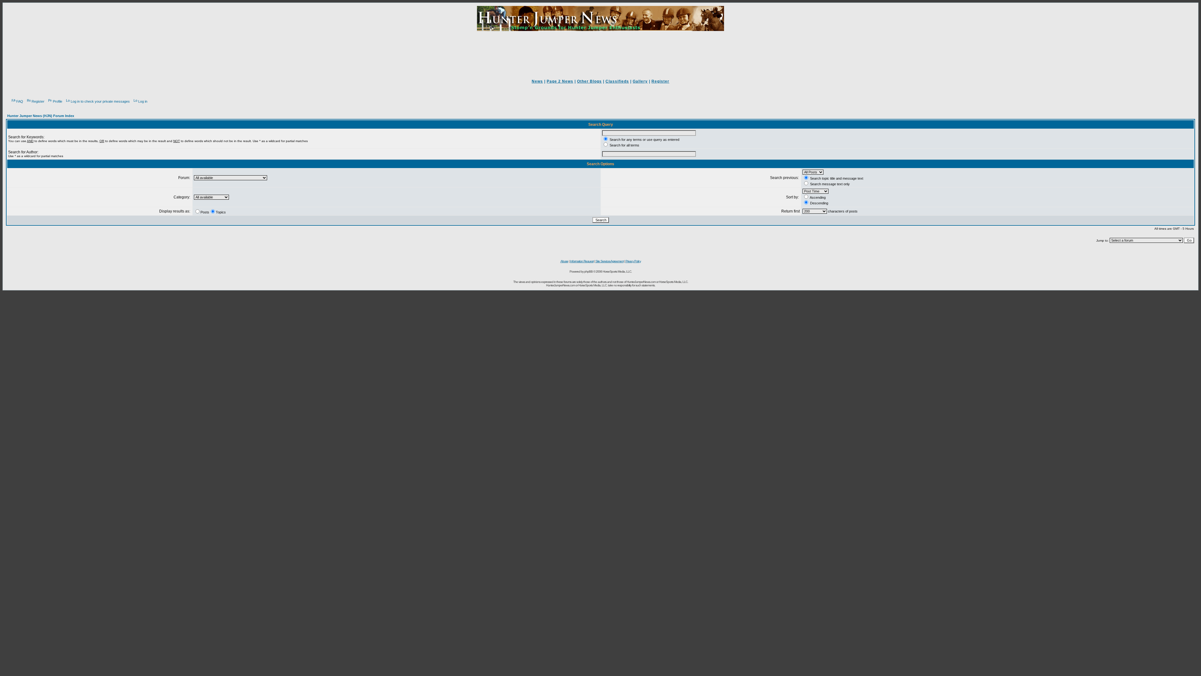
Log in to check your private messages (100, 101)
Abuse (564, 261)
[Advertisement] (600, 51)
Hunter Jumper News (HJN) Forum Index (40, 116)
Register (660, 81)
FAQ (19, 101)
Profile (57, 101)
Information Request (582, 261)
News (537, 81)
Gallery (640, 81)
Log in (142, 101)
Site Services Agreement (609, 261)
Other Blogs (589, 81)
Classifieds (617, 81)
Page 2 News (560, 81)
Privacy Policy (633, 261)
